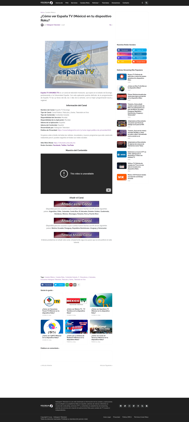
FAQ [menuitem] (66, 3)
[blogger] (146, 406)
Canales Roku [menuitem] (85, 3)
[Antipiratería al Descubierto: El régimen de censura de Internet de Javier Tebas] (122, 144)
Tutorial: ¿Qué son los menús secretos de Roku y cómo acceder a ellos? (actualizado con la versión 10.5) (137, 133)
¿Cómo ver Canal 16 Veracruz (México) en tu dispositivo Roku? (99, 337)
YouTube (70, 145)
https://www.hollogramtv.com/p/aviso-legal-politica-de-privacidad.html (84, 130)
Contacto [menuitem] (126, 3)
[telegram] (138, 406)
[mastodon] (133, 406)
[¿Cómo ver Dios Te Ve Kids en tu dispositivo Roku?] (122, 88)
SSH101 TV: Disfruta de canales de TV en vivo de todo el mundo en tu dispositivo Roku (136, 166)
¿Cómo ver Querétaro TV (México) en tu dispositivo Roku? (100, 311)
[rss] (142, 406)
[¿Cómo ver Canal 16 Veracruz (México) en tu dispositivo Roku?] (101, 327)
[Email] (74, 284)
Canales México (50, 12)
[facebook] (120, 406)
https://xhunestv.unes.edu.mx (64, 143)
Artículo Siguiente (105, 365)
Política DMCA (127, 417)
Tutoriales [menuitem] (105, 3)
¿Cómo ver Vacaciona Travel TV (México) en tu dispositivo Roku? (50, 311)
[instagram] (129, 406)
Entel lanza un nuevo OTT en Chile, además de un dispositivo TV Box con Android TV (137, 154)
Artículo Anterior (47, 365)
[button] (142, 3)
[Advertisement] (76, 33)
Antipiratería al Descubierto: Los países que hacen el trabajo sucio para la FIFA (137, 122)
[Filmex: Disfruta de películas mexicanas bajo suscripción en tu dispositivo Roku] (122, 97)
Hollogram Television (60, 417)
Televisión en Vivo (80, 279)
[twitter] (125, 406)
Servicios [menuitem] (74, 3)
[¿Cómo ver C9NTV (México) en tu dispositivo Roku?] (52, 327)
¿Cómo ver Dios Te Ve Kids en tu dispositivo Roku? (137, 87)
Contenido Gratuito (71, 277)
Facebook (56, 145)
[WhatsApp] (67, 284)
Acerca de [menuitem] (59, 3)
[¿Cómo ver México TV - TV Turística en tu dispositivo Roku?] (76, 300)
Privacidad (116, 417)
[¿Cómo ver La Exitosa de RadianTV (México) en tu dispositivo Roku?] (76, 327)
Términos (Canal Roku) (141, 417)
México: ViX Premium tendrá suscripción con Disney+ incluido (137, 176)
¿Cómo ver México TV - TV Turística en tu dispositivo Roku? (76, 311)
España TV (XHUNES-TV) (50, 93)
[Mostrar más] (78, 284)
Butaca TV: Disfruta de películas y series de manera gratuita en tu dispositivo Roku (137, 77)
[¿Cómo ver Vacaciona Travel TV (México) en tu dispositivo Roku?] (52, 300)
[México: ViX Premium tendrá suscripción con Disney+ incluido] (122, 177)
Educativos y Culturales (87, 277)
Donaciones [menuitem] (116, 3)
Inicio (42, 12)
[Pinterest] (71, 284)
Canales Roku (60, 277)
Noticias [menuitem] (95, 3)
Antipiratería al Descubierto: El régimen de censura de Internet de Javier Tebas (137, 143)
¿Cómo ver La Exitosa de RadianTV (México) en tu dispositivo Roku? (75, 337)
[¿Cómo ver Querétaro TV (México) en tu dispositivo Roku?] (101, 300)
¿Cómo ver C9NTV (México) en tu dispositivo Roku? (51, 337)
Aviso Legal (107, 417)
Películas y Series (67, 279)
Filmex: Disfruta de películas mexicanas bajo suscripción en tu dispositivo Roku (137, 96)
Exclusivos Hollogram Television (51, 279)
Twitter (63, 145)
